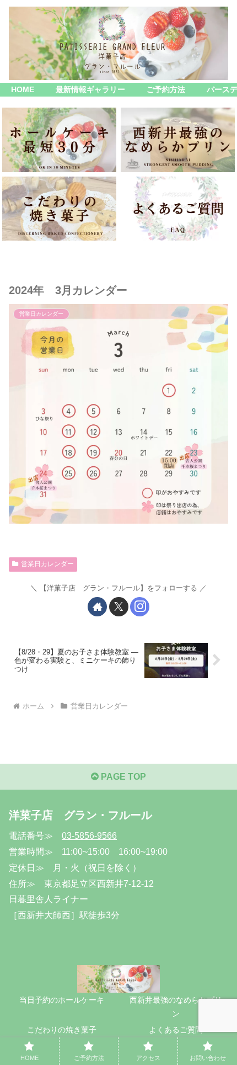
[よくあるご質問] (177, 209)
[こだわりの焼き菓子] (59, 209)
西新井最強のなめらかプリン (176, 1006)
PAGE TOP (122, 776)
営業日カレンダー (47, 564)
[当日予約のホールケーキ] (59, 140)
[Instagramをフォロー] (139, 606)
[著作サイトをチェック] (97, 606)
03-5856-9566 (89, 835)
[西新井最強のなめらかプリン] (177, 140)
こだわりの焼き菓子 (61, 1029)
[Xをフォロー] (118, 606)
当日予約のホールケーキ (61, 999)
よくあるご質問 (176, 1029)
